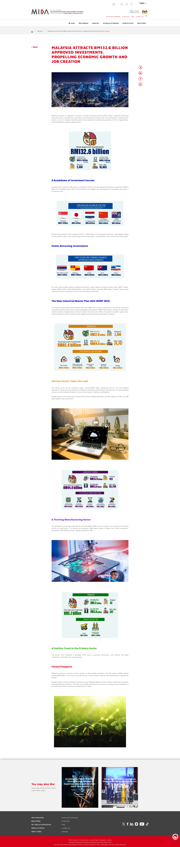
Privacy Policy (84, 840)
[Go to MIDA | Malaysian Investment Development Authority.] (32, 31)
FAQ (132, 16)
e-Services (125, 16)
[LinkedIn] (140, 73)
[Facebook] (140, 79)
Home (73, 23)
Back (35, 47)
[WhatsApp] (140, 84)
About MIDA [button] (141, 23)
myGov (109, 840)
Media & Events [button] (128, 23)
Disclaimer (103, 840)
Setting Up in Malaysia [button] (111, 23)
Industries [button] (95, 23)
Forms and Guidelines (113, 16)
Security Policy (94, 840)
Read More (80, 794)
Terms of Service (73, 840)
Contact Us (140, 16)
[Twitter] (140, 67)
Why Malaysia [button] (83, 23)
